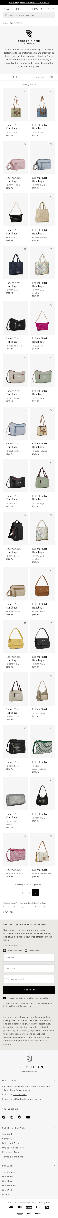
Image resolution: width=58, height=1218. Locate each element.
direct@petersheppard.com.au (26, 1099)
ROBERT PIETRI (16, 23)
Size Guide (7, 1134)
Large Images (40, 77)
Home (5, 23)
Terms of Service (19, 1006)
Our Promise (9, 1185)
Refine (16, 77)
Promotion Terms (11, 1152)
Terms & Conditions (12, 1156)
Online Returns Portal (13, 1147)
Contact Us (8, 1138)
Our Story (7, 1181)
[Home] (29, 9)
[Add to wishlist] (25, 91)
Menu (6, 9)
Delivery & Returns (12, 1143)
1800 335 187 (20, 1094)
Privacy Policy (45, 1203)
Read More (8, 912)
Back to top (35, 1212)
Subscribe (29, 989)
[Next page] (35, 892)
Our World (7, 1190)
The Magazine (9, 1172)
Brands (6, 1194)
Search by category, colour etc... (23, 15)
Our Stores (8, 1176)
